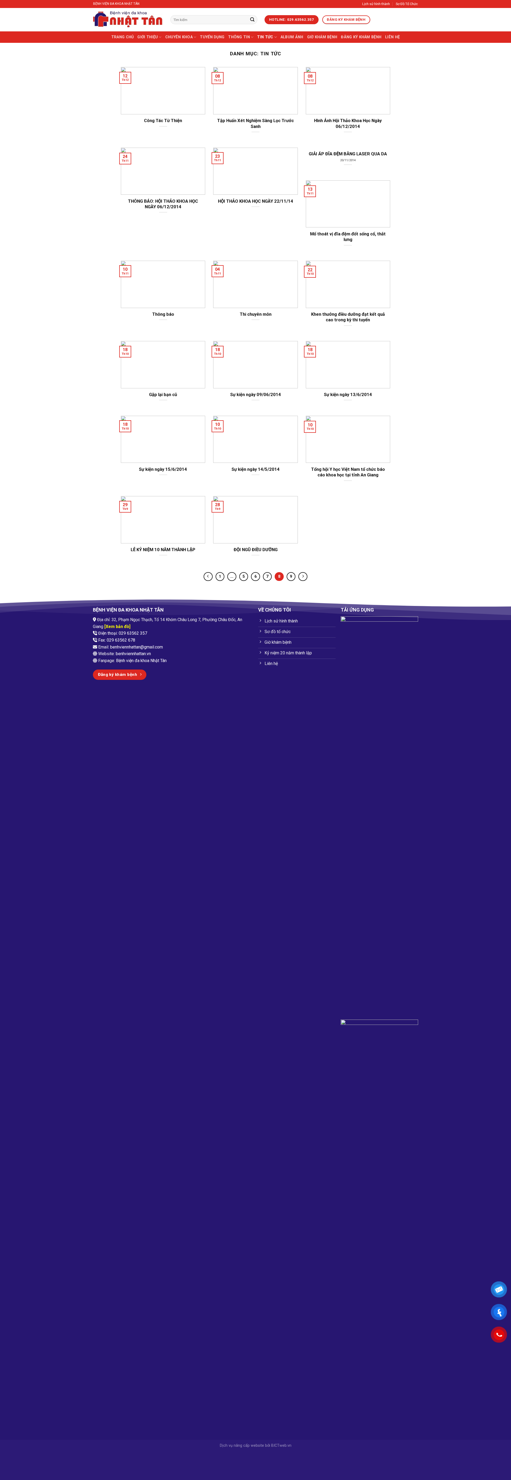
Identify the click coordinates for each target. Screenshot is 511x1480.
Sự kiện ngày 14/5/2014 (256, 469)
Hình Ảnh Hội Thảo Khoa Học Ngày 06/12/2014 (348, 123)
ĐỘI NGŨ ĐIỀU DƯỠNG (256, 549)
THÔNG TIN (239, 37)
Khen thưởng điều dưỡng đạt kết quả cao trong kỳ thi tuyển (348, 317)
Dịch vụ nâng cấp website (242, 1445)
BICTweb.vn (281, 1445)
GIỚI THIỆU (147, 37)
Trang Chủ (122, 37)
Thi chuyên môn (255, 314)
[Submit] (252, 19)
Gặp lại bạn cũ (163, 394)
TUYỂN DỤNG (212, 37)
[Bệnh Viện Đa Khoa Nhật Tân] (127, 20)
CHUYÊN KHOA (179, 37)
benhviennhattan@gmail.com (136, 647)
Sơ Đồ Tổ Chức (407, 4)
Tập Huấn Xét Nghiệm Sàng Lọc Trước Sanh (255, 123)
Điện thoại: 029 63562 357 (122, 633)
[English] (384, 20)
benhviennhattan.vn (133, 653)
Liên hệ (392, 37)
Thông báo (163, 314)
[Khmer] (398, 20)
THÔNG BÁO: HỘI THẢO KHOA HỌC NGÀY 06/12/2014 (163, 204)
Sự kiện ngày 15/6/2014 (163, 469)
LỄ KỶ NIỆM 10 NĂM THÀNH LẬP (163, 549)
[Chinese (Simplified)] (391, 20)
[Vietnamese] (377, 20)
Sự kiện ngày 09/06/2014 (255, 394)
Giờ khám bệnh (322, 37)
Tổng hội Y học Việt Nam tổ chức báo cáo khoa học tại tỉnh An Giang (348, 472)
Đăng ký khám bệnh (361, 37)
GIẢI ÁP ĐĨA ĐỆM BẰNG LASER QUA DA (348, 153)
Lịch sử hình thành (376, 4)
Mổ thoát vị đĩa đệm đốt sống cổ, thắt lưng (348, 236)
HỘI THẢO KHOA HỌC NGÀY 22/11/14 (255, 201)
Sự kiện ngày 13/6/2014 (348, 394)
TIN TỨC (265, 37)
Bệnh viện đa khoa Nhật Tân (141, 660)
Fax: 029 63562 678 (116, 640)
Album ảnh (292, 37)
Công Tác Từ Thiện (163, 120)
